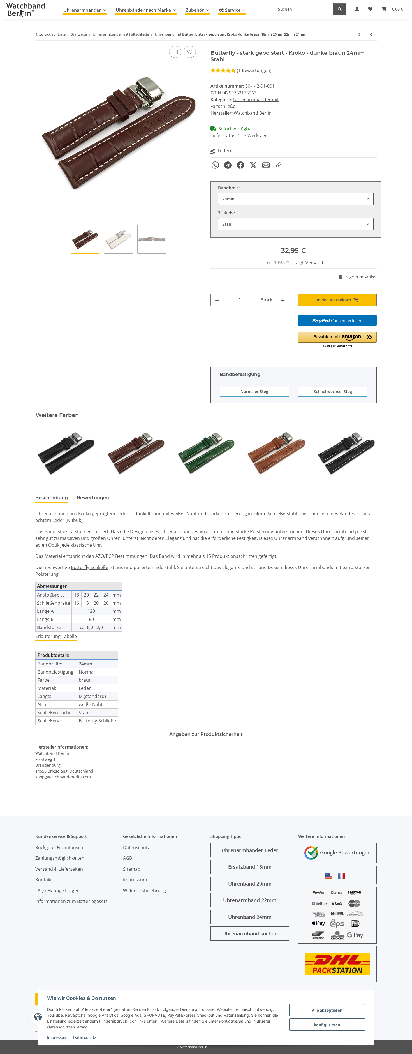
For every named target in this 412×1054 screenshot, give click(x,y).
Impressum (57, 1037)
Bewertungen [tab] (93, 497)
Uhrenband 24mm (250, 917)
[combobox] (296, 199)
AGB (127, 858)
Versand (314, 263)
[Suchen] (339, 9)
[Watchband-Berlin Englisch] (330, 875)
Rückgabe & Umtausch (59, 847)
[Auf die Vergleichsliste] (175, 52)
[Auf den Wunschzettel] (190, 52)
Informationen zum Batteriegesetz (71, 901)
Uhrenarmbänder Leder (249, 850)
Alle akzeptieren (327, 1010)
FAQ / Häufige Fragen (57, 890)
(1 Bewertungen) (254, 70)
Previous (44, 453)
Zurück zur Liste (52, 34)
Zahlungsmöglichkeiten (59, 858)
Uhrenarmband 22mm (249, 900)
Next (367, 453)
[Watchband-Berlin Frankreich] (343, 875)
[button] (220, 151)
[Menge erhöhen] (283, 300)
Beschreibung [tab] (51, 497)
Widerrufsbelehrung (144, 890)
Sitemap (131, 869)
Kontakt (43, 880)
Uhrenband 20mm (250, 883)
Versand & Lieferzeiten (59, 869)
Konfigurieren (327, 1024)
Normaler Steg (254, 391)
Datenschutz (84, 1037)
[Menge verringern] (217, 300)
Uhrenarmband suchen (249, 933)
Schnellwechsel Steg (333, 391)
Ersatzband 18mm (250, 866)
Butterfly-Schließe (89, 567)
